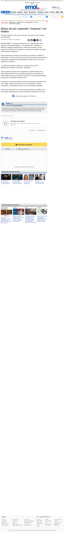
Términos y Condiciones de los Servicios (36, 530)
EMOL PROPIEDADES (29, 521)
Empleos (39, 0)
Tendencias (41, 12)
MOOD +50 (15, 207)
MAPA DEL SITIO (27, 525)
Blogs (11, 0)
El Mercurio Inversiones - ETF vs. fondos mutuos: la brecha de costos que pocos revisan (6, 220)
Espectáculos (32, 12)
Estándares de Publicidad (50, 530)
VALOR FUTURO (58, 522)
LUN (46, 522)
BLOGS (38, 524)
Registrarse (59, 9)
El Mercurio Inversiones (4, 208)
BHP (26, 207)
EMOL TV (15, 522)
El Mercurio (7, 0)
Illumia (39, 207)
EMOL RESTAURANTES (18, 525)
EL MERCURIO (40, 523)
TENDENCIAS (15, 519)
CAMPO (46, 519)
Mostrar (32, 3)
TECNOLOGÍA (4, 525)
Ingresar (54, 9)
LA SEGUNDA (48, 523)
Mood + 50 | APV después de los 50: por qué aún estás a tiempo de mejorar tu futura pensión (18, 218)
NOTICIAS (3, 519)
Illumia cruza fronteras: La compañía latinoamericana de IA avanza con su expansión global (42, 218)
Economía (13, 12)
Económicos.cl (44, 0)
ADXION (56, 521)
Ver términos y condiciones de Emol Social (24, 167)
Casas (53, 0)
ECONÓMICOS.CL (58, 519)
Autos (28, 0)
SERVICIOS (15, 521)
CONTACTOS (27, 523)
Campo (18, 0)
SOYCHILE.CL (48, 525)
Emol (2, 0)
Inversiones (23, 0)
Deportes (20, 12)
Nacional (7, 12)
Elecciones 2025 (42, 14)
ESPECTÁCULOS (5, 523)
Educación (12, 14)
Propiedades (33, 0)
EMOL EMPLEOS (28, 522)
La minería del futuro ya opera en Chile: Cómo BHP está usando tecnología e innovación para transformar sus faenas (30, 219)
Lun (62, 0)
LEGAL (38, 526)
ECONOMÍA (3, 521)
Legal (15, 0)
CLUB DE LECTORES (39, 520)
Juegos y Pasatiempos (32, 14)
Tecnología (7, 14)
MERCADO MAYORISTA (56, 524)
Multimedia (24, 14)
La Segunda (58, 0)
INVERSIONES (48, 521)
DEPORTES (3, 522)
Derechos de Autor (13, 530)
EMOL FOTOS (16, 523)
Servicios (52, 12)
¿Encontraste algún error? (25, 96)
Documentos (18, 14)
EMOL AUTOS (27, 519)
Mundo (26, 12)
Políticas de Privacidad (22, 530)
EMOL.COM (39, 522)
